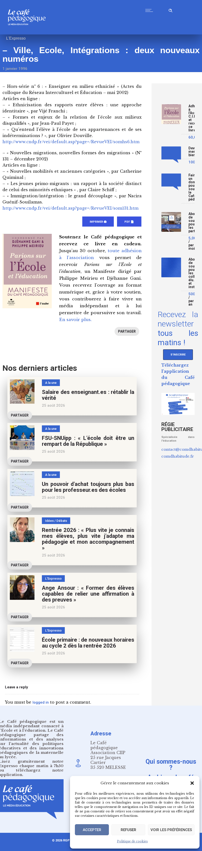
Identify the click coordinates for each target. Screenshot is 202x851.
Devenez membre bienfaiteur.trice (191, 151)
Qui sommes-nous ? (171, 764)
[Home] (28, 33)
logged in (41, 702)
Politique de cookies (132, 841)
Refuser (128, 830)
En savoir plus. (75, 319)
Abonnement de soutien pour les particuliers (191, 222)
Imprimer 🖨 (98, 221)
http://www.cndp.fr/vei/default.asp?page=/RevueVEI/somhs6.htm (70, 141)
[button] (192, 783)
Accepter (92, 830)
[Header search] (170, 10)
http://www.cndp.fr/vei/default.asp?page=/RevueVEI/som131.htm (70, 208)
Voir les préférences (171, 830)
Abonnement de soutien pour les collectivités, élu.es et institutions (191, 273)
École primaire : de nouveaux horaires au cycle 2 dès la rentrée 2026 (88, 643)
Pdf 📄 (129, 221)
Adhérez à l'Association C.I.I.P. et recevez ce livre (191, 118)
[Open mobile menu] (150, 10)
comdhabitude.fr (177, 456)
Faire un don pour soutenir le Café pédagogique (191, 187)
